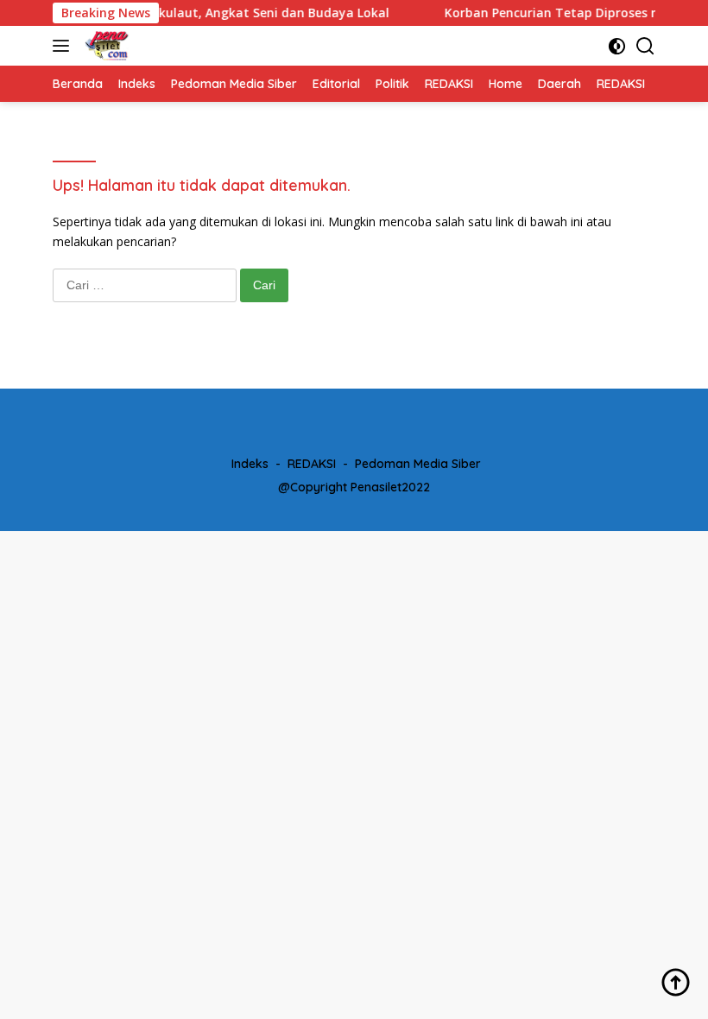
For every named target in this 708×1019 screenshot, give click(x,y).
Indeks (250, 464)
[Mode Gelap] (617, 46)
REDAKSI (312, 464)
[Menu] (64, 45)
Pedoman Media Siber (418, 464)
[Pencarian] (645, 46)
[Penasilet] (105, 45)
